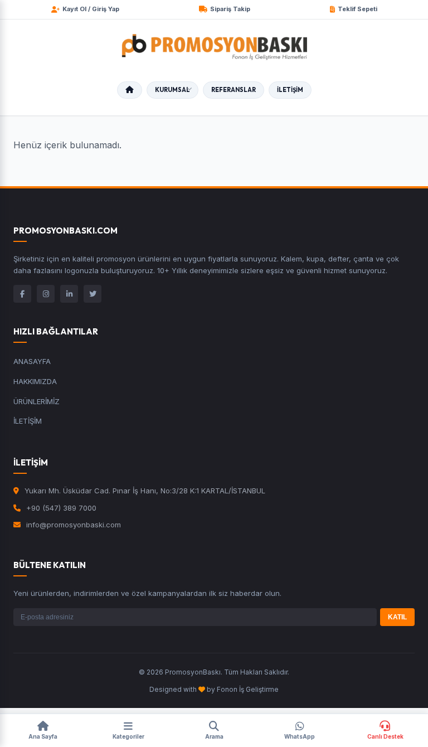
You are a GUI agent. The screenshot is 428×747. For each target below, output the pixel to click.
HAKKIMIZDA (35, 381)
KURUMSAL (172, 90)
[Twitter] (92, 294)
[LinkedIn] (69, 294)
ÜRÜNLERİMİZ (36, 401)
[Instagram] (46, 294)
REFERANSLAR (233, 90)
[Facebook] (22, 294)
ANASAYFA (32, 361)
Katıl (397, 617)
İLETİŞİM (290, 90)
